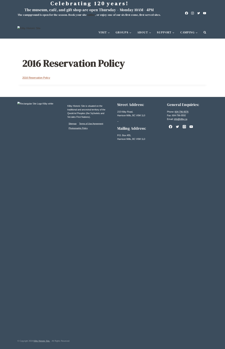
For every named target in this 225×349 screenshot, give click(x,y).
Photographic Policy (78, 128)
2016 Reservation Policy (36, 77)
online (91, 15)
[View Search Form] (205, 32)
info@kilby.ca (180, 119)
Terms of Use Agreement (91, 123)
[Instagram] (193, 13)
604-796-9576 (181, 111)
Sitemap (73, 123)
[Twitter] (199, 13)
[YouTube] (205, 13)
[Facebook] (187, 13)
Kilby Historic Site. (42, 341)
